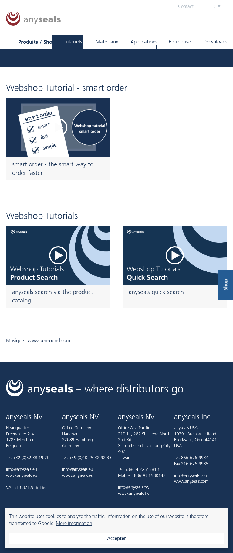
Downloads (215, 42)
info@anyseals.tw (133, 487)
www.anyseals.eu (21, 475)
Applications (143, 42)
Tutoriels (73, 42)
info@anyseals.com (191, 475)
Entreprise (180, 42)
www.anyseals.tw (134, 493)
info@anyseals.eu (21, 469)
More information (74, 523)
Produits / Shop (34, 42)
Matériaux (107, 42)
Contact (186, 6)
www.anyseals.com (191, 481)
